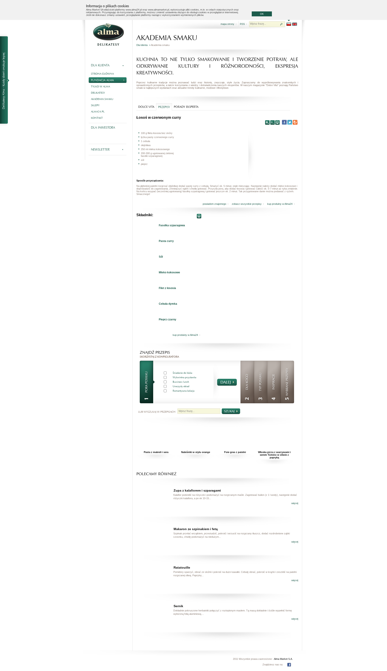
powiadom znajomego (214, 204)
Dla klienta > (143, 45)
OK (262, 14)
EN (294, 24)
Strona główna (102, 74)
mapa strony (227, 24)
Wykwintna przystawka (184, 377)
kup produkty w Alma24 (279, 204)
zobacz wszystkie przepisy (247, 204)
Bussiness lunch (181, 382)
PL (288, 24)
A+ (267, 122)
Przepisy (164, 107)
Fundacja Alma (102, 80)
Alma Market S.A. (283, 659)
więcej (294, 503)
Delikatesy (98, 93)
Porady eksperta (186, 107)
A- (272, 122)
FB (289, 665)
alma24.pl (98, 111)
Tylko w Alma (100, 86)
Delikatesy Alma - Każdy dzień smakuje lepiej (5, 80)
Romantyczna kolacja (183, 391)
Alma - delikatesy (108, 34)
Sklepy (95, 105)
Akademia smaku (102, 99)
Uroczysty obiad (181, 386)
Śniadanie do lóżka (182, 373)
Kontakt (97, 118)
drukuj (277, 122)
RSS (242, 24)
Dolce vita (146, 107)
